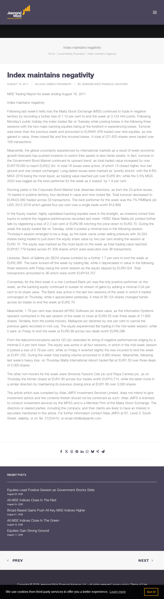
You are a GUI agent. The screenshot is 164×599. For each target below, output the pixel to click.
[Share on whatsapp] (87, 451)
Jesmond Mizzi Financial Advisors (105, 84)
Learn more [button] (118, 591)
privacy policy (121, 584)
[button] (155, 12)
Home (51, 53)
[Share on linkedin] (82, 451)
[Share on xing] (97, 451)
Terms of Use (139, 584)
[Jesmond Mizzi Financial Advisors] (18, 12)
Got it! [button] (151, 591)
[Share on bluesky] (92, 451)
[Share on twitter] (66, 451)
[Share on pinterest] (76, 451)
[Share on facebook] (61, 451)
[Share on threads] (71, 451)
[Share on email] (102, 451)
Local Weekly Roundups (71, 53)
